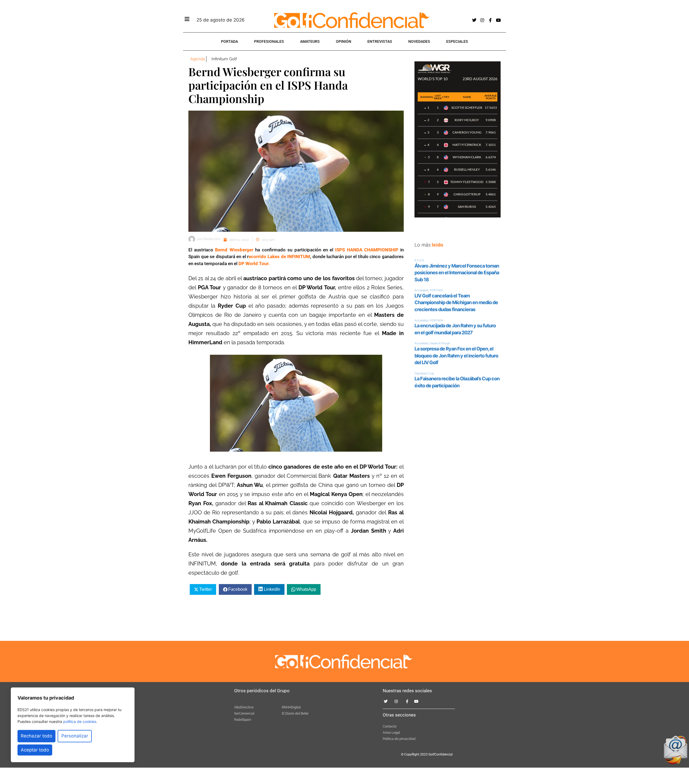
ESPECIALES (457, 41)
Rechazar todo (36, 736)
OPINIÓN (343, 41)
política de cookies (79, 721)
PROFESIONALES (269, 41)
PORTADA (229, 41)
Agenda (197, 59)
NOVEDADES (419, 41)
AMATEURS (310, 41)
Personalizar (74, 736)
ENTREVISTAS (379, 41)
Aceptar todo (35, 750)
